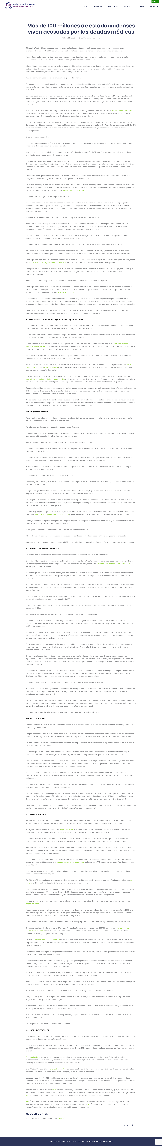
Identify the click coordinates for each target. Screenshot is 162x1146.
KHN (54, 1090)
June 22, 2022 (69, 38)
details (61, 1118)
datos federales (51, 367)
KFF (27, 1095)
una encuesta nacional (122, 110)
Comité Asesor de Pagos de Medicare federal (47, 262)
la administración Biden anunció (46, 940)
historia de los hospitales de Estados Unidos (115, 564)
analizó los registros (58, 1069)
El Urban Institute (33, 1057)
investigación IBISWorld (67, 292)
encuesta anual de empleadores (70, 862)
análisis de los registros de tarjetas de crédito (45, 379)
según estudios (66, 829)
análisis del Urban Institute (73, 190)
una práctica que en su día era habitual (52, 514)
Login (154, 2)
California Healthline (91, 38)
